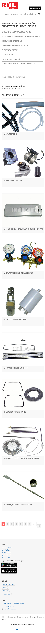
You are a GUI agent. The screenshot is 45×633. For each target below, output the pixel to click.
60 (9, 88)
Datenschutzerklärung (14, 617)
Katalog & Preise (8, 584)
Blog (4, 587)
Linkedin (7, 555)
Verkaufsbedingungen (29, 617)
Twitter (7, 550)
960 (19, 88)
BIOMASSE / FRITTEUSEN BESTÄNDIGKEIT (21, 458)
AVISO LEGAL (4, 618)
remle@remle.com (10, 609)
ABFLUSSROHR (10, 134)
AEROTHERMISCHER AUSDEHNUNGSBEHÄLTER (23, 229)
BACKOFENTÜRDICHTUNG (15, 412)
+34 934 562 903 (9, 607)
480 (16, 88)
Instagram (8, 547)
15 (39, 526)
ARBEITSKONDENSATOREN (15, 319)
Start (4, 77)
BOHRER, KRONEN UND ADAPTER (18, 504)
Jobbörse (6, 594)
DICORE (5, 591)
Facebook (7, 552)
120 (12, 88)
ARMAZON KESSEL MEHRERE (16, 368)
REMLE (15, 625)
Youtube (7, 557)
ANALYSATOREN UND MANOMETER (18, 273)
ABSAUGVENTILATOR (13, 180)
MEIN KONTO (35, 8)
